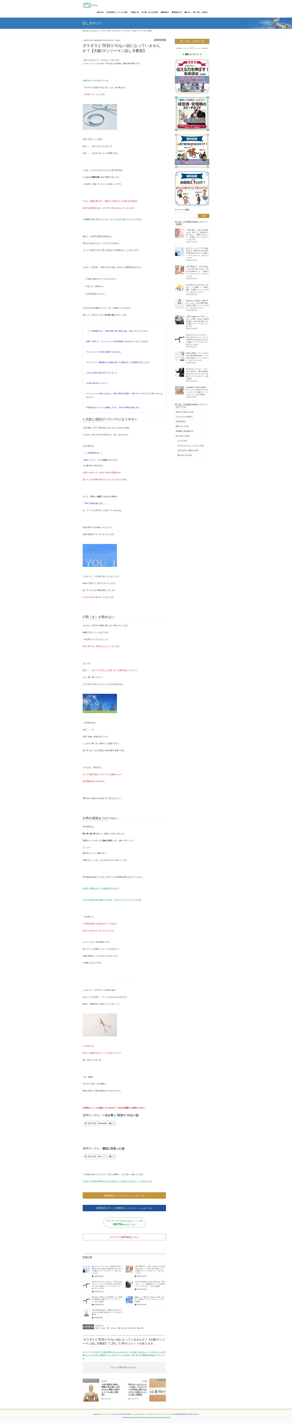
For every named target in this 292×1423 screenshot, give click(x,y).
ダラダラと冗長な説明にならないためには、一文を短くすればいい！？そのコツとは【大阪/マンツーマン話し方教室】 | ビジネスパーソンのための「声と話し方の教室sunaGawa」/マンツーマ (124, 1355)
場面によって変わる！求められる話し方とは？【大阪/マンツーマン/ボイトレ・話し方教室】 (150, 1299)
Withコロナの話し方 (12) (184, 412)
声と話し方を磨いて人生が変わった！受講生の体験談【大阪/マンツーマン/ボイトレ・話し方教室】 (107, 1299)
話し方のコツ (160, 40)
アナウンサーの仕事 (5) (184, 416)
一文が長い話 (113, 1328)
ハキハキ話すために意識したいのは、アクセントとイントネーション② (112, 900)
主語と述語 (123, 1328)
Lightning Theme (145, 1417)
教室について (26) (182, 426)
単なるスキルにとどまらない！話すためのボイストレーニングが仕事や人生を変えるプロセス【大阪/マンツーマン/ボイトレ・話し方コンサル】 (197, 339)
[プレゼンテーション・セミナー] (91, 1387)
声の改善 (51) (180, 421)
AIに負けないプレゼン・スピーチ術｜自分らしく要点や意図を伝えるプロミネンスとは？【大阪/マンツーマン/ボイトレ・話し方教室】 (197, 374)
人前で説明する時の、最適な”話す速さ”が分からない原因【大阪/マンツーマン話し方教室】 (111, 1389)
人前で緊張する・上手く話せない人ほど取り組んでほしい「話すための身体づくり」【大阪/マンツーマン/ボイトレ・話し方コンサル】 (197, 271)
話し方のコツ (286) (183, 436)
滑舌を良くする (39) (184, 455)
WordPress (133, 1417)
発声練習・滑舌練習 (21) (184, 431)
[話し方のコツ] (157, 1387)
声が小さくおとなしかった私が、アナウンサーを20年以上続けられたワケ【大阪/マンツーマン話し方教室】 (137, 1389)
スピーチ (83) (182, 440)
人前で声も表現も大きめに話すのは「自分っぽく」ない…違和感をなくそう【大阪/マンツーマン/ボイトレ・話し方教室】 (150, 1284)
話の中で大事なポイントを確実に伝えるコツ (101, 888)
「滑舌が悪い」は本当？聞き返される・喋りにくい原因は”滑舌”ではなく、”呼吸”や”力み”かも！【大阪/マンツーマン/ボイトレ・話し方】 (197, 234)
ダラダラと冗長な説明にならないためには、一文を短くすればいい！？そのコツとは (117, 1181)
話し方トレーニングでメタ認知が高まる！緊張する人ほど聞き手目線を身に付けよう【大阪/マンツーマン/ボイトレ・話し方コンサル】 (197, 253)
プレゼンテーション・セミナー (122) (190, 445)
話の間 (141, 1328)
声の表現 (133, 1328)
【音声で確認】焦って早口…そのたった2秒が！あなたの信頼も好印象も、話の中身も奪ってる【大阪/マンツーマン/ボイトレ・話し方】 (197, 321)
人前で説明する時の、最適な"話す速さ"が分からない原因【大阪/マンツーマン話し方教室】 (107, 1312)
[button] (124, 1195)
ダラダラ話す (101, 1328)
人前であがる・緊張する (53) (187, 450)
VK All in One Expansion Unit (161, 1417)
